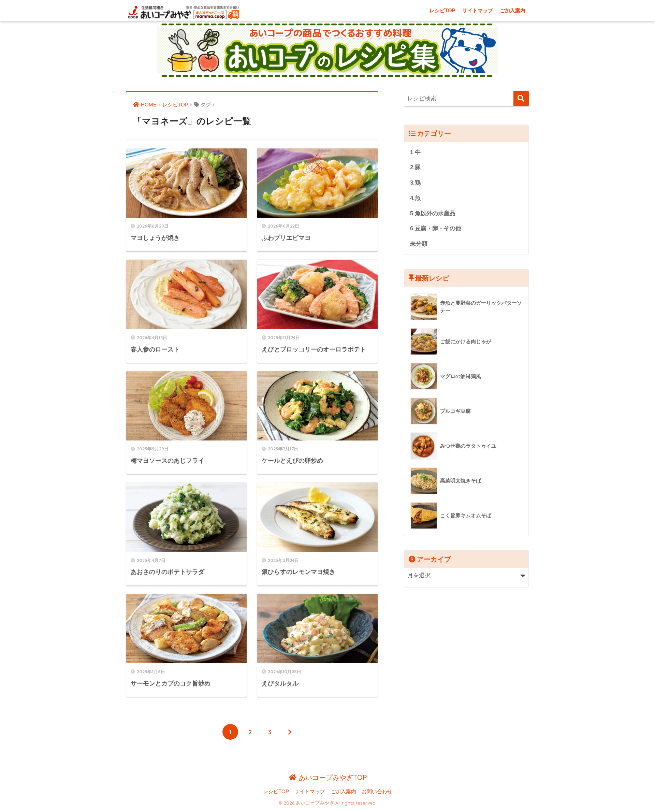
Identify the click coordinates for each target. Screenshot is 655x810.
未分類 (418, 244)
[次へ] (289, 732)
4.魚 (415, 198)
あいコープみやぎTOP (331, 777)
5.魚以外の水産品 (432, 213)
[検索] (521, 98)
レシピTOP (442, 10)
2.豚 (415, 167)
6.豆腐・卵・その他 (435, 228)
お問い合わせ (377, 791)
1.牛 (415, 152)
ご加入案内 (512, 10)
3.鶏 (415, 182)
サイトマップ (477, 10)
